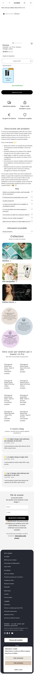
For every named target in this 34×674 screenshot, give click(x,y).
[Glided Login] (9, 3)
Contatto (6, 594)
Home (2, 7)
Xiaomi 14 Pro (18, 7)
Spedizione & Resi (9, 614)
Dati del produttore (7, 231)
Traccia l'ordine (8, 597)
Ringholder (7, 587)
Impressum (7, 604)
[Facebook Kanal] (10, 633)
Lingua (17, 645)
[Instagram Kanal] (5, 633)
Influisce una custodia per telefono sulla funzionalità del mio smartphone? (16, 193)
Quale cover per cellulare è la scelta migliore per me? (17, 221)
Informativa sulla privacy (10, 611)
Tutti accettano (18, 663)
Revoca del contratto (16, 640)
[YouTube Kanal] (12, 633)
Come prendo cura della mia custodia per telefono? (16, 214)
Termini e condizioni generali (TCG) (13, 608)
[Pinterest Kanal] (8, 633)
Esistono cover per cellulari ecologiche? (13, 218)
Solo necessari (18, 658)
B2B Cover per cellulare (10, 560)
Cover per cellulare (9, 7)
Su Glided (6, 556)
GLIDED (17, 3)
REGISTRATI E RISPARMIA (17, 518)
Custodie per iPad (8, 580)
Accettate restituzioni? (8, 201)
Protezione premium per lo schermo (13, 577)
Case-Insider (7, 566)
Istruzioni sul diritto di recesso (12, 618)
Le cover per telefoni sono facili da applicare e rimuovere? (15, 210)
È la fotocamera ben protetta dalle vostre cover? (15, 197)
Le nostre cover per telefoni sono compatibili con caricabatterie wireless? (15, 205)
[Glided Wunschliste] (24, 3)
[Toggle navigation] (3, 3)
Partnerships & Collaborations (12, 563)
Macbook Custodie (9, 583)
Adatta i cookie (18, 669)
